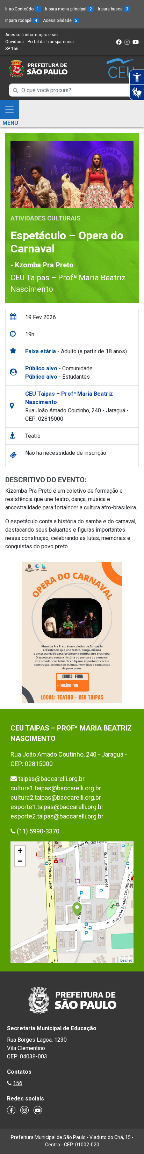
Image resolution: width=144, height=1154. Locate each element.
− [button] (20, 861)
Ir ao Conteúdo (22, 9)
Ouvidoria (14, 41)
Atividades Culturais (45, 218)
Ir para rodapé (21, 20)
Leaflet (126, 960)
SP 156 (12, 48)
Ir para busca (113, 9)
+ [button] (20, 850)
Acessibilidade (60, 20)
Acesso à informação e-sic (31, 34)
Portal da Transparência (51, 41)
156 (17, 1083)
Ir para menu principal (68, 9)
